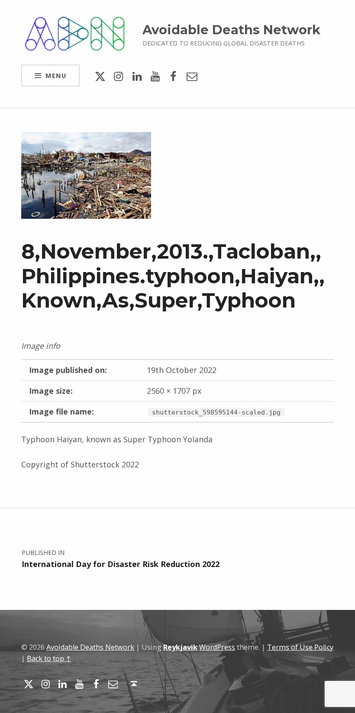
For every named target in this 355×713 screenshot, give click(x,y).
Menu (55, 75)
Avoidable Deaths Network (231, 29)
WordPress (217, 647)
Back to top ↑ (49, 658)
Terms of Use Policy (300, 647)
